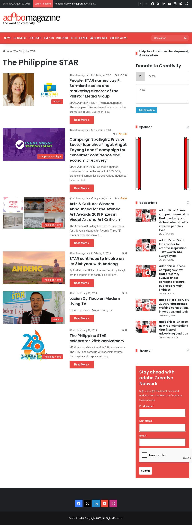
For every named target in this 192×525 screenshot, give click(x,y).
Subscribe (100, 38)
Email (143, 435)
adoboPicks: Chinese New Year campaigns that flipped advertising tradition (173, 327)
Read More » (81, 119)
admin (75, 293)
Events (49, 38)
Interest (62, 38)
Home (8, 51)
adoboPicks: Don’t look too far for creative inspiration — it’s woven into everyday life (172, 248)
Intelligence (79, 38)
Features (35, 38)
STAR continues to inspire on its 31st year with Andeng (97, 261)
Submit (145, 470)
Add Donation (147, 110)
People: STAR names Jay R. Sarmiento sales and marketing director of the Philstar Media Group (95, 88)
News (7, 38)
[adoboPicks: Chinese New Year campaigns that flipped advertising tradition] (146, 327)
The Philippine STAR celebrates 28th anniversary (97, 338)
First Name (146, 406)
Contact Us (75, 518)
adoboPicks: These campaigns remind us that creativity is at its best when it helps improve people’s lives (174, 220)
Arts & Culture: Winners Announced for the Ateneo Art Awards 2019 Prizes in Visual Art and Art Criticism (96, 211)
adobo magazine (81, 75)
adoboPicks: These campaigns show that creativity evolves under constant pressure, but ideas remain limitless (172, 278)
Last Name (146, 420)
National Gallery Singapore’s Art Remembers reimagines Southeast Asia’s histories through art (105, 3)
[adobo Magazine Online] (32, 18)
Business (20, 38)
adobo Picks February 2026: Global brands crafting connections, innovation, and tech (174, 306)
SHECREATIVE (118, 38)
